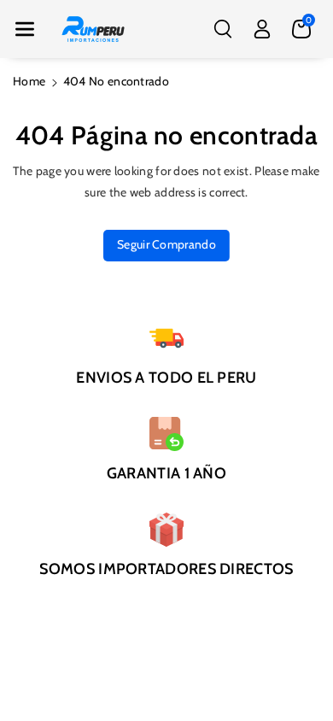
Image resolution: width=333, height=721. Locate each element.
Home (29, 81)
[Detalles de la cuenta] (262, 29)
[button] (25, 29)
